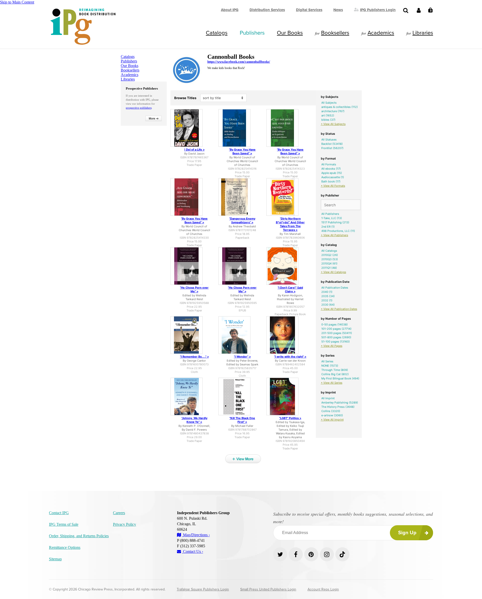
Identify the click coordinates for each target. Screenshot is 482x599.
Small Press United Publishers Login (268, 589)
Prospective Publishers (142, 88)
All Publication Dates (334, 287)
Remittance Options (64, 547)
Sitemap (55, 559)
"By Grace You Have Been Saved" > (242, 151)
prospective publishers (139, 107)
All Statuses (329, 139)
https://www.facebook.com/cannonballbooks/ (238, 61)
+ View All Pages (331, 346)
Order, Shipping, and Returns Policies (79, 536)
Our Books (290, 33)
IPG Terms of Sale (63, 524)
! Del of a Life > (194, 149)
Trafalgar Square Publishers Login (203, 589)
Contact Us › (192, 551)
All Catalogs (329, 250)
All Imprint (328, 398)
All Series (327, 361)
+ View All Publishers (334, 235)
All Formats (328, 164)
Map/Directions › (196, 535)
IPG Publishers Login (378, 9)
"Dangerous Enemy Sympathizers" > (242, 220)
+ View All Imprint (332, 419)
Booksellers (335, 33)
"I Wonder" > (242, 356)
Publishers (252, 33)
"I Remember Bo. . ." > (194, 356)
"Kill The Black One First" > (242, 420)
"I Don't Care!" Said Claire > (290, 289)
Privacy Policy (124, 524)
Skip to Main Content (17, 2)
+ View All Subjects (333, 124)
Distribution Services (267, 9)
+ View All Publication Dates (339, 309)
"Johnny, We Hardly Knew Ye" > (194, 420)
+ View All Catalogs (333, 272)
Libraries (422, 33)
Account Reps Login (323, 589)
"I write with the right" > (290, 356)
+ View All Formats (333, 185)
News (338, 9)
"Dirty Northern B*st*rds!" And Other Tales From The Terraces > (290, 224)
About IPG (229, 9)
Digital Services (309, 9)
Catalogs (216, 33)
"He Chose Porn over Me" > (194, 289)
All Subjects (329, 102)
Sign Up (407, 533)
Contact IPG (59, 513)
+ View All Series (331, 382)
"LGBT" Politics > (290, 418)
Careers (119, 513)
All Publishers (330, 214)
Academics (381, 33)
